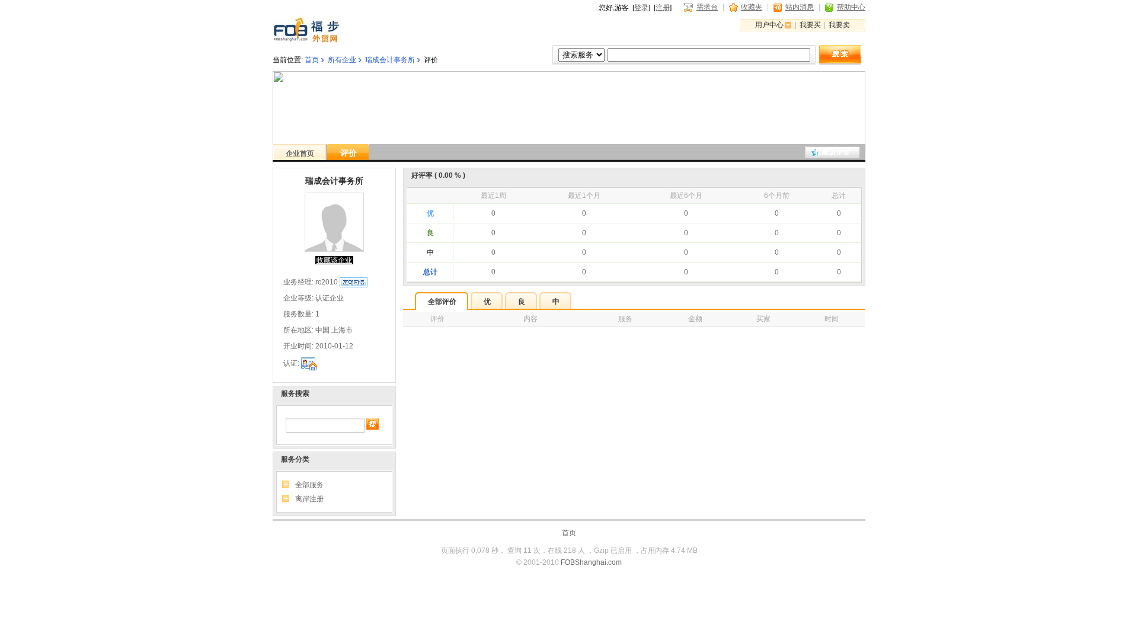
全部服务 (309, 485)
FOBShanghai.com (591, 562)
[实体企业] (309, 364)
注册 (663, 8)
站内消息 (799, 7)
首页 (312, 60)
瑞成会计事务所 (390, 60)
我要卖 (839, 25)
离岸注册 (309, 499)
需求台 (707, 7)
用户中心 (769, 25)
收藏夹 (751, 7)
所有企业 (342, 60)
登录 (641, 8)
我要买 (810, 25)
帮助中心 (851, 7)
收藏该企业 (832, 152)
